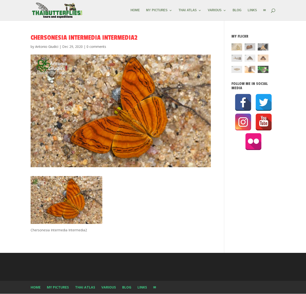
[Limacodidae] (250, 47)
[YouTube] (263, 122)
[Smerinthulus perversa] (263, 47)
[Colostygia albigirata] (250, 59)
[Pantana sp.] (236, 59)
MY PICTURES (157, 10)
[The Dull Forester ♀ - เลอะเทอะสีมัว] (236, 47)
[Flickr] (253, 141)
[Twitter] (263, 102)
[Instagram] (243, 122)
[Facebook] (243, 102)
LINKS (252, 10)
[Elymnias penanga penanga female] (263, 70)
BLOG (237, 10)
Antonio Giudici (46, 46)
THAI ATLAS (188, 10)
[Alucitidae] (236, 70)
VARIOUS (215, 10)
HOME (135, 10)
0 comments (96, 46)
